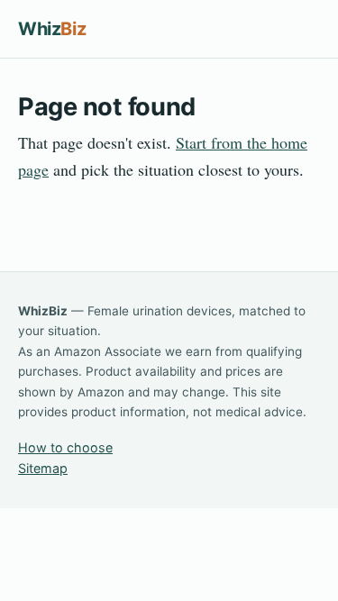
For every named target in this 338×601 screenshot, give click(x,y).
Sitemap (43, 468)
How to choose (65, 447)
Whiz (52, 29)
